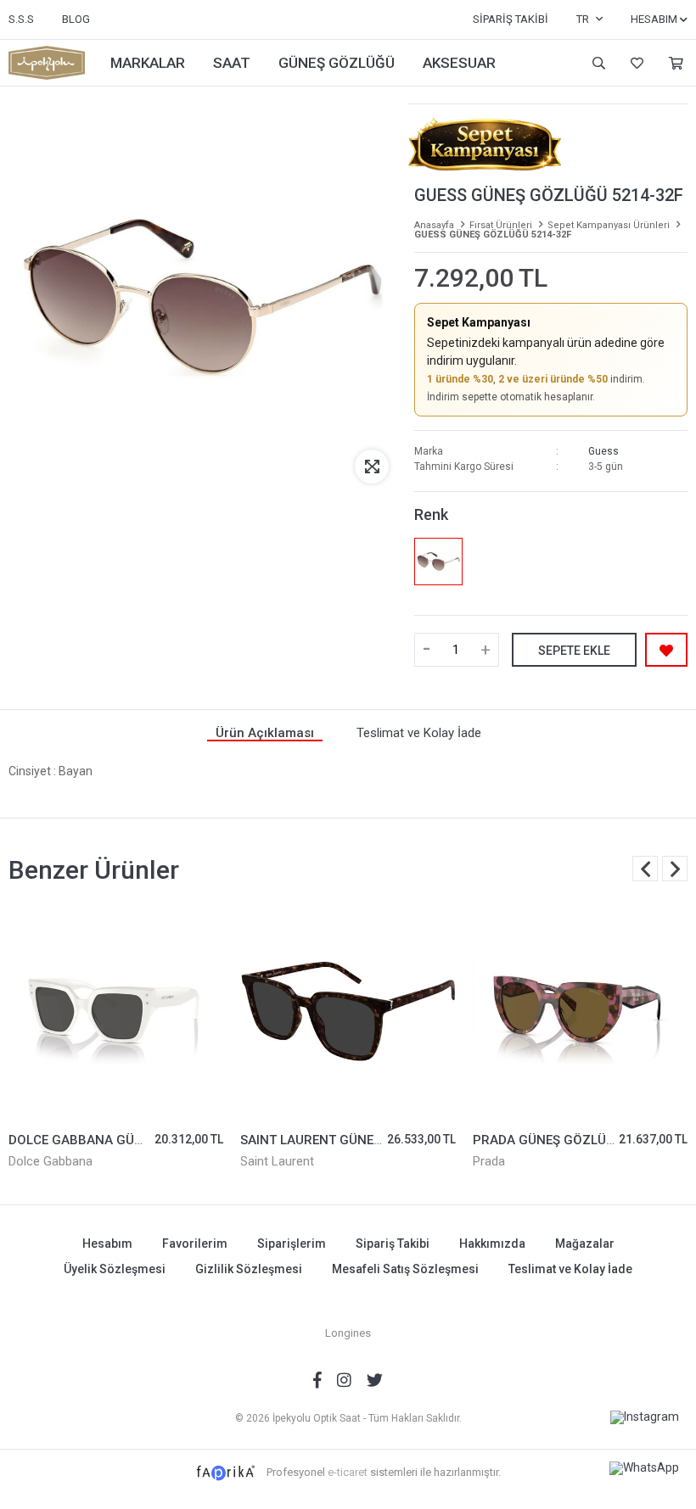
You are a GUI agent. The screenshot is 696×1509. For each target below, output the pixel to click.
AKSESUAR (459, 62)
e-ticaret (348, 1472)
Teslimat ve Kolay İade (570, 1269)
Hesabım (107, 1243)
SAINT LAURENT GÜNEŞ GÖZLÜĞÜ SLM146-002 (382, 1140)
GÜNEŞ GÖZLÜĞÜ (336, 62)
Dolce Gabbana (50, 1161)
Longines (348, 1333)
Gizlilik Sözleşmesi (248, 1269)
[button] (675, 868)
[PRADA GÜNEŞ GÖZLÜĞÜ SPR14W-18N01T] (580, 1011)
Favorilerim (635, 63)
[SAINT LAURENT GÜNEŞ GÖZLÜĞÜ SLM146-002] (347, 1011)
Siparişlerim (291, 1243)
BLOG (76, 19)
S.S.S (21, 19)
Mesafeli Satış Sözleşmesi (405, 1269)
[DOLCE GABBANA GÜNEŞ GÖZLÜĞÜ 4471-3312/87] (115, 1011)
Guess (603, 451)
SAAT (231, 62)
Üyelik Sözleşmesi (115, 1269)
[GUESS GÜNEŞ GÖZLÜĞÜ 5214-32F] (438, 561)
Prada (489, 1161)
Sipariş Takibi (510, 19)
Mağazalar (585, 1243)
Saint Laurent (277, 1161)
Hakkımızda (492, 1243)
